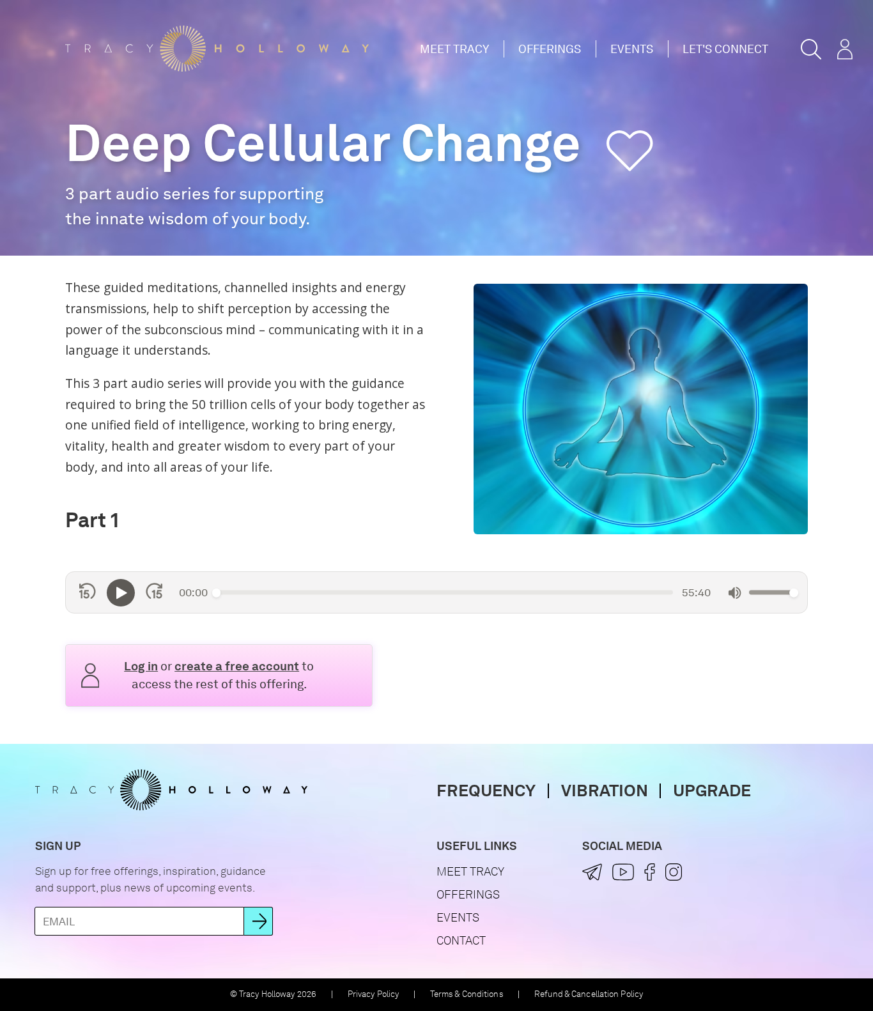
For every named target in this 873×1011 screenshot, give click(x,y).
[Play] (121, 593)
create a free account (236, 666)
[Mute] (734, 592)
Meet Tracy (454, 49)
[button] (811, 49)
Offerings (549, 49)
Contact (461, 940)
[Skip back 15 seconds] (87, 592)
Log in (141, 666)
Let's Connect (725, 49)
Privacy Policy (373, 994)
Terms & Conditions (467, 994)
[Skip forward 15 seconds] (154, 592)
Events (631, 49)
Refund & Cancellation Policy (588, 994)
